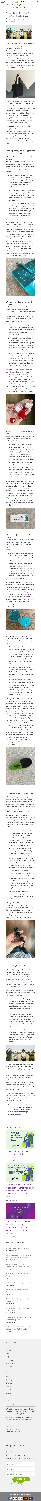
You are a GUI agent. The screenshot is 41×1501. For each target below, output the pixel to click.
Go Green (9, 1393)
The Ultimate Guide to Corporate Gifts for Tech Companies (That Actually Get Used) (18, 1256)
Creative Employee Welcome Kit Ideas (17, 1248)
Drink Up (9, 1386)
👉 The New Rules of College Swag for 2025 (19, 1283)
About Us (9, 1350)
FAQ (7, 1357)
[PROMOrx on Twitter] (7, 1446)
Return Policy (10, 1360)
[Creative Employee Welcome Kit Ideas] (20, 1139)
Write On (9, 1383)
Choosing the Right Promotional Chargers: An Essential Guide (19, 1309)
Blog (7, 1353)
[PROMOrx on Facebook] (11, 1446)
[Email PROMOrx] (24, 1446)
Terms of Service (11, 1363)
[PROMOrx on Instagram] (21, 1446)
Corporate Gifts (10, 1400)
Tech (7, 1376)
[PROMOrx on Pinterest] (14, 1446)
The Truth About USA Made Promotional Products (18, 1291)
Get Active (9, 1396)
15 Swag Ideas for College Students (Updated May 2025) (19, 1300)
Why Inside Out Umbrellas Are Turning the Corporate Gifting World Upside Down (18, 1328)
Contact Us (9, 1367)
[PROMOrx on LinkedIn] (17, 1446)
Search (8, 1347)
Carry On (9, 1390)
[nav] (4, 2)
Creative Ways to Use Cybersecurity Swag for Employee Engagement (19, 1319)
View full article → (11, 1161)
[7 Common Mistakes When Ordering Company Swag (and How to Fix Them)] (20, 1211)
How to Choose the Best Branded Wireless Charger (18, 1275)
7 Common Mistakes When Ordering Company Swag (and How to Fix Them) (17, 1265)
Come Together (10, 1380)
